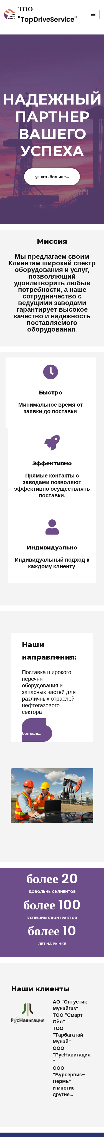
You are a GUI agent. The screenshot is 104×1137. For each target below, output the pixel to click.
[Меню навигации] (93, 14)
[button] (15, 1019)
